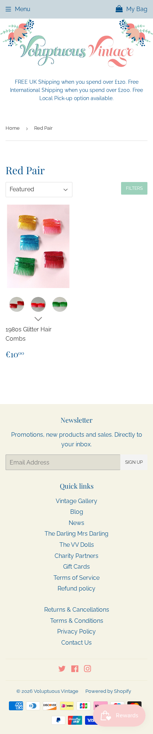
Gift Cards (76, 566)
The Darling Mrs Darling (76, 533)
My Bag (136, 9)
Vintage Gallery (76, 501)
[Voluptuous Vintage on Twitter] (62, 669)
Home (13, 128)
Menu (22, 9)
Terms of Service (76, 577)
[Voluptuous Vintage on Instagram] (87, 669)
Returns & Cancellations (76, 609)
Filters (134, 188)
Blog (76, 511)
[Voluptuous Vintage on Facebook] (75, 669)
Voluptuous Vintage (56, 691)
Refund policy (76, 588)
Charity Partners (76, 555)
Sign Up (134, 462)
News (76, 522)
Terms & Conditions (76, 620)
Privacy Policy (76, 631)
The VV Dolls (76, 544)
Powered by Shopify (108, 691)
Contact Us (76, 642)
